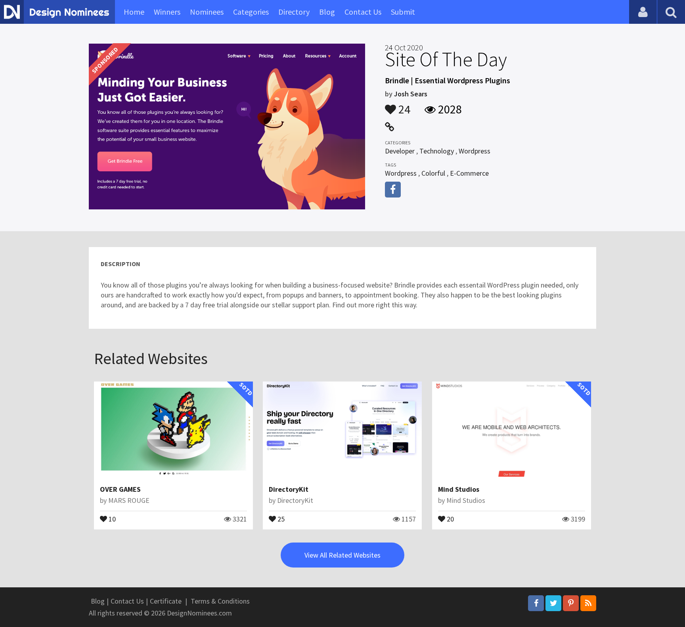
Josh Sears (410, 93)
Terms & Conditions (220, 601)
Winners (167, 12)
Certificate (166, 601)
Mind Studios (458, 489)
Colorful (433, 173)
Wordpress (474, 150)
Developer (400, 150)
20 (449, 518)
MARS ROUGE (128, 500)
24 (403, 105)
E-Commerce (469, 173)
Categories (251, 12)
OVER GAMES (120, 489)
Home (134, 12)
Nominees (207, 12)
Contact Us (362, 12)
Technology (436, 150)
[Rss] (588, 603)
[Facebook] (536, 603)
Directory (294, 12)
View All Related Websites (342, 555)
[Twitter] (553, 603)
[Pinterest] (571, 603)
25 (280, 518)
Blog (327, 12)
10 (111, 518)
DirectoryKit (288, 489)
